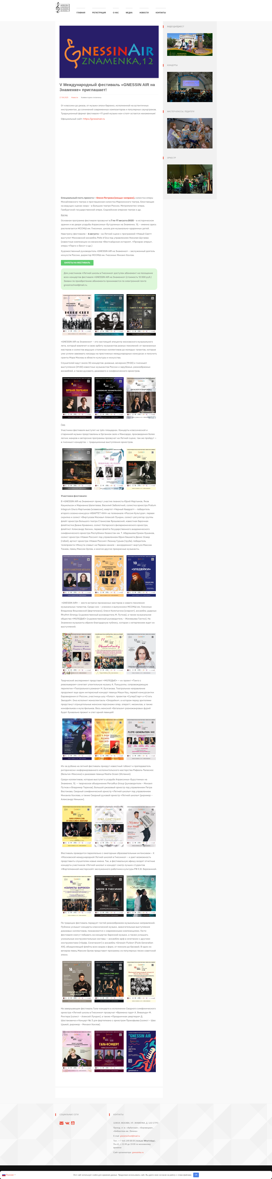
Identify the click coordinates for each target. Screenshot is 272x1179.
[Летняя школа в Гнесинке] (62, 6)
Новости (144, 13)
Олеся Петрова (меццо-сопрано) (115, 197)
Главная (80, 13)
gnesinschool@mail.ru (130, 1136)
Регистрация (99, 13)
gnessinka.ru (138, 1152)
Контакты (161, 13)
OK (196, 1175)
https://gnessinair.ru (94, 119)
